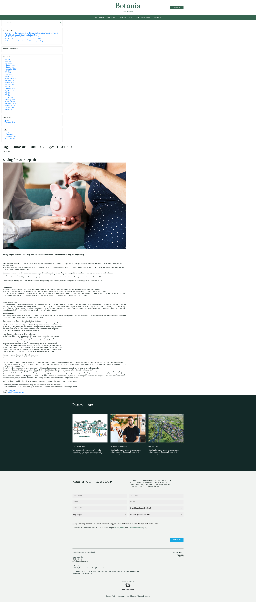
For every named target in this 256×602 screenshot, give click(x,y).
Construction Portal (143, 17)
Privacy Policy (119, 528)
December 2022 (10, 79)
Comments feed (10, 136)
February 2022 (10, 88)
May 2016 (8, 109)
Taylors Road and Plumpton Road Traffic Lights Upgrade (25, 41)
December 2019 (10, 102)
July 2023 (8, 71)
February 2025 (10, 65)
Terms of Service (135, 528)
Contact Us (157, 17)
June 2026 (8, 61)
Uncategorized (10, 122)
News (130, 17)
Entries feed (9, 135)
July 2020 (8, 94)
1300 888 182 (13, 390)
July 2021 (8, 92)
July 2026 (8, 59)
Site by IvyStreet (144, 596)
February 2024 (10, 67)
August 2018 (9, 107)
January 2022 (9, 90)
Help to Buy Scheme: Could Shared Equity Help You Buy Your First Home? (31, 33)
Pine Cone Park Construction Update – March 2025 (23, 39)
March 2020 (9, 98)
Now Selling (111, 17)
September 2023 (11, 69)
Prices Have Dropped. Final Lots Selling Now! (21, 35)
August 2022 (9, 84)
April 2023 (8, 75)
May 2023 (8, 73)
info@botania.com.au (16, 392)
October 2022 (10, 82)
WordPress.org (10, 138)
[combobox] (156, 508)
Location (123, 17)
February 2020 (10, 100)
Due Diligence (131, 596)
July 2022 (8, 86)
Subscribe (176, 540)
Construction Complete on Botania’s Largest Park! (23, 37)
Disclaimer (121, 596)
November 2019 (10, 104)
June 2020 (8, 96)
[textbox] (154, 508)
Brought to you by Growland (83, 552)
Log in (7, 133)
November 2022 (10, 81)
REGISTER (177, 7)
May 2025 (8, 63)
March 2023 (9, 77)
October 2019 (10, 105)
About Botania (99, 17)
